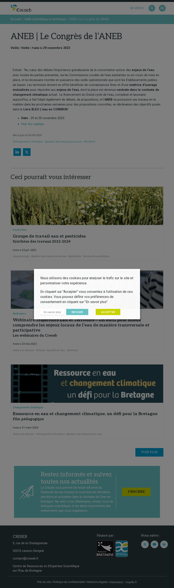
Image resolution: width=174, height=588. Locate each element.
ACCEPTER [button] (108, 311)
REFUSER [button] (77, 311)
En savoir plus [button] (52, 311)
